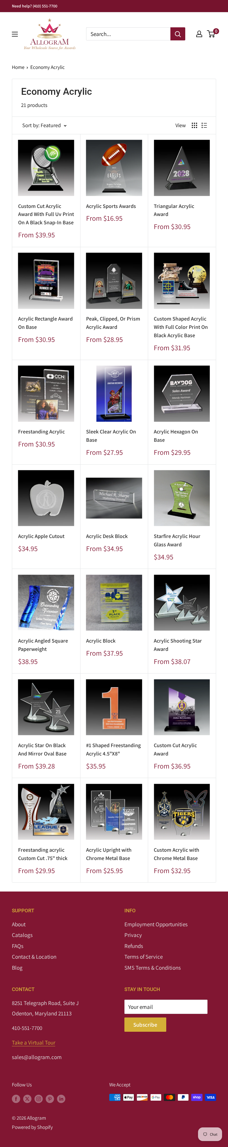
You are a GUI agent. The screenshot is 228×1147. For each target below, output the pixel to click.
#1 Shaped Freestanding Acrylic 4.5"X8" (113, 749)
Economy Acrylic (47, 67)
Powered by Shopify (32, 1127)
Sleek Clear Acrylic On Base (111, 435)
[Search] (177, 33)
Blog (17, 967)
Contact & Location (34, 956)
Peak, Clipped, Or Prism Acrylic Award (113, 322)
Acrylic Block (100, 640)
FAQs (17, 945)
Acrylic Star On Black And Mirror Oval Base (42, 749)
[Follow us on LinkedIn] (61, 1098)
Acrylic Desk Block (107, 536)
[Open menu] (15, 34)
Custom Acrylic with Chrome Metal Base (176, 854)
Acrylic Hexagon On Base (176, 435)
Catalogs (22, 934)
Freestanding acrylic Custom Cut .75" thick (42, 854)
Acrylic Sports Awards (111, 206)
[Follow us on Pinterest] (50, 1098)
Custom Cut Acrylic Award (175, 749)
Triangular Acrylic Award (174, 210)
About (19, 924)
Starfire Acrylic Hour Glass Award (177, 540)
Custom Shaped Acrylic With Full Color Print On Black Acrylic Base (181, 327)
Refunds (133, 945)
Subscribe (145, 1024)
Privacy (133, 934)
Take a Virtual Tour (33, 1042)
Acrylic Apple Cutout (41, 536)
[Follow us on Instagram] (38, 1098)
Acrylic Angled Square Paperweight (43, 644)
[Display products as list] (204, 125)
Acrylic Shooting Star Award (178, 644)
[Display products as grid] (194, 125)
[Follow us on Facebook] (16, 1098)
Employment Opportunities (156, 924)
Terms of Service (143, 956)
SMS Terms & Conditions (152, 967)
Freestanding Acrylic (41, 431)
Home (18, 67)
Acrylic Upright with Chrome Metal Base (109, 854)
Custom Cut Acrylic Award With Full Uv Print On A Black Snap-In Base (46, 214)
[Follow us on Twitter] (27, 1098)
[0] (211, 33)
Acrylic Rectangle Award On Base (45, 322)
